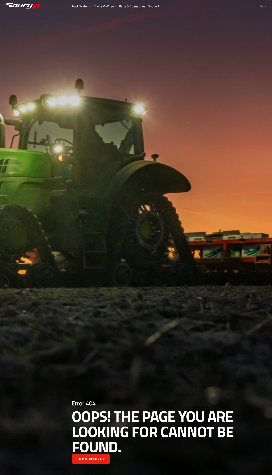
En (261, 6)
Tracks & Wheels (105, 6)
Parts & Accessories (132, 6)
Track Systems (81, 6)
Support (153, 6)
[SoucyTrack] (27, 6)
